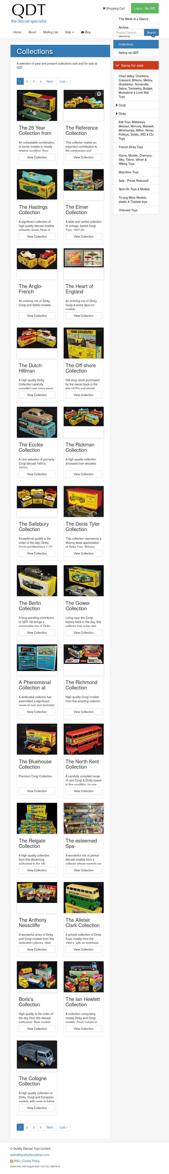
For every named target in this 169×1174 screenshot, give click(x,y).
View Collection (37, 157)
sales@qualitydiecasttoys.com (29, 1155)
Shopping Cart (115, 8)
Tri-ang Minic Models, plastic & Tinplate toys (133, 199)
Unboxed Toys (128, 210)
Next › (50, 81)
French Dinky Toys (131, 147)
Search (151, 32)
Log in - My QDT (145, 8)
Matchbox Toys (128, 172)
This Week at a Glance (133, 19)
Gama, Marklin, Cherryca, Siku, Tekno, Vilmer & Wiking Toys (135, 159)
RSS (17, 1161)
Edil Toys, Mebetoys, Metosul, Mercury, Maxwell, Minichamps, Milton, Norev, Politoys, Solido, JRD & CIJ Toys (136, 130)
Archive (123, 27)
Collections (126, 44)
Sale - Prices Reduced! (134, 180)
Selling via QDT (129, 53)
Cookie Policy (31, 1161)
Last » (64, 81)
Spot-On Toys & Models (134, 189)
